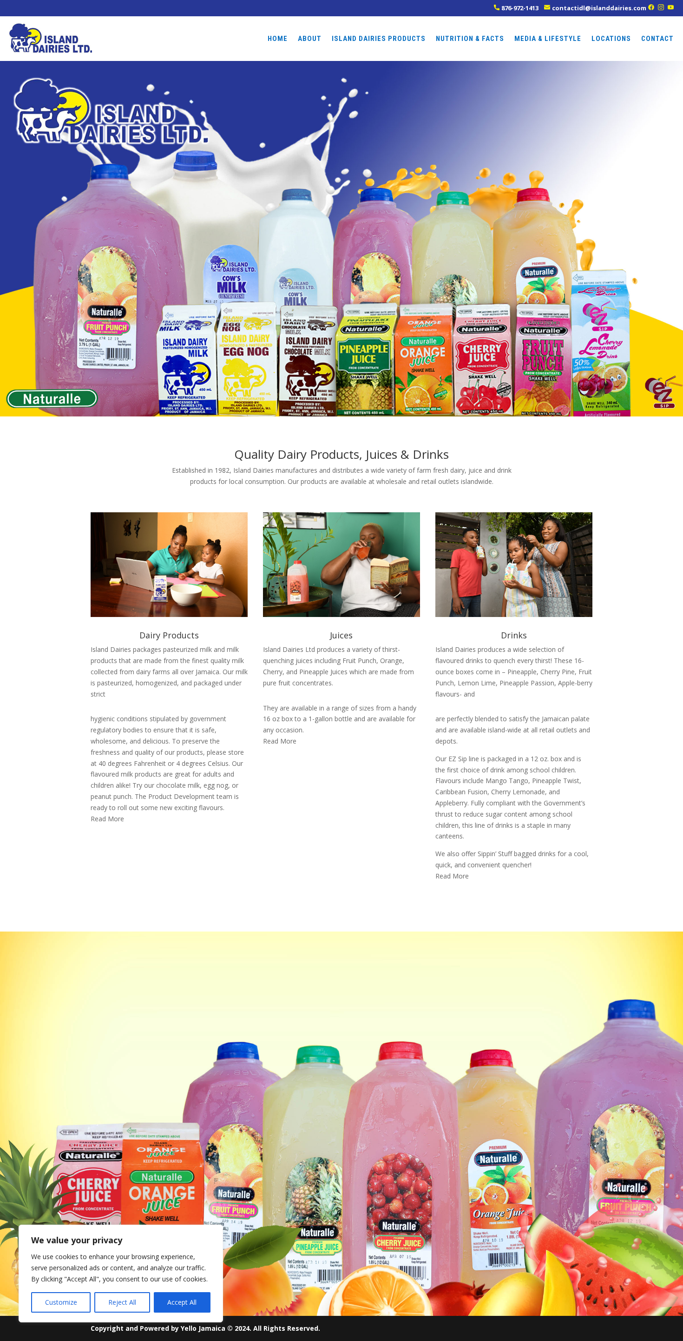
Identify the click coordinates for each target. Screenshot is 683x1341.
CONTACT (657, 38)
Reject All (122, 1302)
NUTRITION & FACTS (470, 38)
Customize (61, 1302)
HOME (278, 38)
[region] (121, 1273)
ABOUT (310, 38)
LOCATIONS (611, 38)
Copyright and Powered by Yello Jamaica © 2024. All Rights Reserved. (205, 1328)
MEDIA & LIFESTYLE (547, 38)
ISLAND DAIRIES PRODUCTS (379, 38)
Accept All (182, 1302)
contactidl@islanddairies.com (599, 8)
